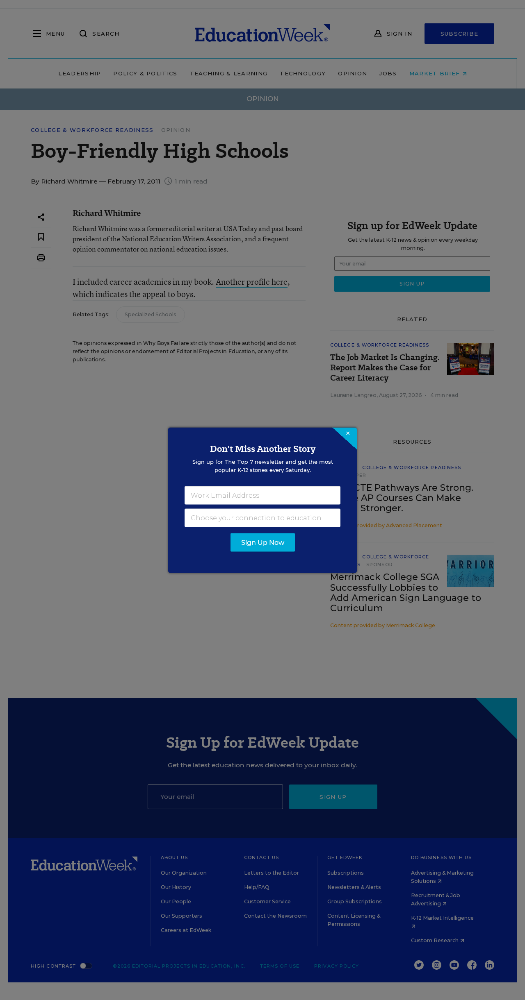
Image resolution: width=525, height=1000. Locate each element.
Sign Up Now (262, 542)
